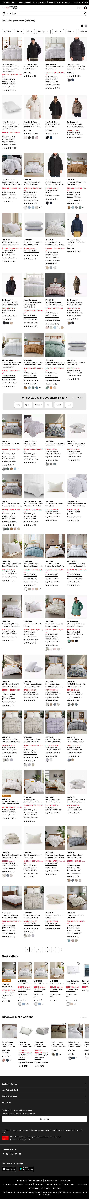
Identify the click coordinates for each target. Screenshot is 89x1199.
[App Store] (9, 1169)
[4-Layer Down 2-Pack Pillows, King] (55, 898)
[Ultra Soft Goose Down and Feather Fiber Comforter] (34, 165)
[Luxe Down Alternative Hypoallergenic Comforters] (34, 285)
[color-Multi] (47, 464)
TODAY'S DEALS (8, 2)
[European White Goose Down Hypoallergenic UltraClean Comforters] (12, 49)
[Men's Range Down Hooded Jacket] (55, 107)
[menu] (3, 7)
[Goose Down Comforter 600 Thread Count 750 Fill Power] (12, 165)
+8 (42, 1004)
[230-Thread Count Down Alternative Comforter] (34, 486)
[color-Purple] (51, 464)
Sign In (79, 8)
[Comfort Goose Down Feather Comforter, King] (12, 722)
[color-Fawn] (69, 207)
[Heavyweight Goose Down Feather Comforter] (55, 225)
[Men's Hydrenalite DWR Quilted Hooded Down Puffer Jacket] (77, 49)
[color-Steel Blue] (72, 207)
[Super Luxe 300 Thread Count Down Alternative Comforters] (12, 345)
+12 (27, 1004)
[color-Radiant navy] (51, 202)
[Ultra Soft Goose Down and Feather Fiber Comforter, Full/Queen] (41, 970)
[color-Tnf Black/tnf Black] (47, 137)
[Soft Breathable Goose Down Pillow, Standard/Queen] (55, 486)
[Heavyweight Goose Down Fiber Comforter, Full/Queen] (55, 667)
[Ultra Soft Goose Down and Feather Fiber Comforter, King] (25, 970)
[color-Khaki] (54, 464)
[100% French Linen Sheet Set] (9, 1031)
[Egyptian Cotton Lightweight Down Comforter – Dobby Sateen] (34, 426)
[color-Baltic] (7, 1060)
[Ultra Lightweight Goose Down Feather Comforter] (55, 838)
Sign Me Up (44, 1119)
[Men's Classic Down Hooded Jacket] (34, 49)
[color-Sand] (71, 1004)
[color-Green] (80, 207)
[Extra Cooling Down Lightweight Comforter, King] (9, 970)
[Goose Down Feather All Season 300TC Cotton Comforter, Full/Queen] (77, 486)
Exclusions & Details (17, 1140)
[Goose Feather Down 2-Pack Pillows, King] (34, 225)
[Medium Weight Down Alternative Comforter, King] (12, 607)
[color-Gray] (76, 207)
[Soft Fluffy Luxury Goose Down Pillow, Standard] (12, 546)
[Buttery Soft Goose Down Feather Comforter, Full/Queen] (12, 838)
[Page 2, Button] (61, 949)
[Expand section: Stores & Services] (44, 1096)
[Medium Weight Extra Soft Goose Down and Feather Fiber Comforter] (12, 782)
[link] (12, 77)
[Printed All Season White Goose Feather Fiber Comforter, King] (55, 426)
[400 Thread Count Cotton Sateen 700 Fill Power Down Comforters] (42, 1031)
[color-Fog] (11, 323)
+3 (83, 207)
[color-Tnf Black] (69, 79)
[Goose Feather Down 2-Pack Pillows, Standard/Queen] (77, 345)
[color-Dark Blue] (29, 207)
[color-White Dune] (25, 137)
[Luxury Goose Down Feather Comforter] (77, 838)
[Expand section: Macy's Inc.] (44, 1102)
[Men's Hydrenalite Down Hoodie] (77, 225)
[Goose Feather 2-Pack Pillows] (34, 607)
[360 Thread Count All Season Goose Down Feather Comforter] (55, 285)
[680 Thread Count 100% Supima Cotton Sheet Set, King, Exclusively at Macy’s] (73, 970)
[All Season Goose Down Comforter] (12, 426)
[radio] (69, 80)
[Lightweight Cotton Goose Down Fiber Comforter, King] (55, 782)
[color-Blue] (54, 327)
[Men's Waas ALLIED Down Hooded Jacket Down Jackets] (12, 285)
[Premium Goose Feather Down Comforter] (55, 607)
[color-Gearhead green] (69, 641)
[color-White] (25, 207)
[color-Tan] (51, 387)
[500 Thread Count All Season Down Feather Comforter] (12, 667)
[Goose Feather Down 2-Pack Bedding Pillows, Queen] (77, 782)
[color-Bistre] (72, 641)
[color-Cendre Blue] (36, 387)
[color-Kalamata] (69, 322)
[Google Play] (26, 1169)
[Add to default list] (14, 963)
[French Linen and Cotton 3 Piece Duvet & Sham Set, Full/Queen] (75, 1031)
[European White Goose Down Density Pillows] (12, 107)
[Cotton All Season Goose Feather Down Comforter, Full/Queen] (55, 345)
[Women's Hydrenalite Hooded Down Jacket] (34, 107)
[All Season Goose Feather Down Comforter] (55, 546)
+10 (40, 207)
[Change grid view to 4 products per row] (82, 26)
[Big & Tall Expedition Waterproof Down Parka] (55, 165)
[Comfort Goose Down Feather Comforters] (34, 722)
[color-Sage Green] (47, 649)
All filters (79, 398)
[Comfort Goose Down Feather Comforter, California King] (55, 722)
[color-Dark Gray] (51, 267)
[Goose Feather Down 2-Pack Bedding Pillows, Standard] (77, 426)
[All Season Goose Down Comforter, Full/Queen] (34, 345)
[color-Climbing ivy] (7, 323)
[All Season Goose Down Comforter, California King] (12, 486)
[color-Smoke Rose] (15, 528)
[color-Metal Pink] (36, 137)
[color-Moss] (53, 1054)
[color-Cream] (36, 207)
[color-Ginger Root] (47, 267)
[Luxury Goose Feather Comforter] (77, 898)
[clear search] (84, 13)
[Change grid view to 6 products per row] (86, 26)
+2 (40, 388)
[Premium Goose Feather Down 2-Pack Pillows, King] (34, 667)
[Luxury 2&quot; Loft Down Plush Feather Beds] (12, 898)
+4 (61, 649)
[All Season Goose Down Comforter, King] (77, 165)
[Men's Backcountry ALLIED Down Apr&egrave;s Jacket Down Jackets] (77, 107)
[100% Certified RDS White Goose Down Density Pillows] (25, 1031)
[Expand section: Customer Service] (44, 1084)
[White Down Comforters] (55, 49)
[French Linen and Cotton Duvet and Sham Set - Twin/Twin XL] (58, 1031)
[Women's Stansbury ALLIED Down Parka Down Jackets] (77, 285)
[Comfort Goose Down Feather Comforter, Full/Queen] (34, 898)
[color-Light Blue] (33, 207)
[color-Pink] (47, 327)
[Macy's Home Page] (11, 7)
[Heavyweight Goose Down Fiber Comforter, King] (77, 722)
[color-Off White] (54, 387)
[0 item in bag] (85, 7)
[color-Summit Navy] (72, 79)
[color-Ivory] (51, 649)
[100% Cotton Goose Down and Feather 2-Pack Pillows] (12, 225)
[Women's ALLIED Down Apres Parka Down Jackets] (77, 607)
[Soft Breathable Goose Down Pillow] (34, 838)
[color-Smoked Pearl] (33, 137)
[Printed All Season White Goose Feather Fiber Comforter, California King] (77, 667)
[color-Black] (47, 202)
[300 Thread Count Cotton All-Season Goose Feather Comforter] (34, 546)
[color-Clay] (3, 1060)
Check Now (28, 1140)
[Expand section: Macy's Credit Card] (44, 1090)
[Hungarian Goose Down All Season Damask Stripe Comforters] (77, 546)
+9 (75, 1004)
